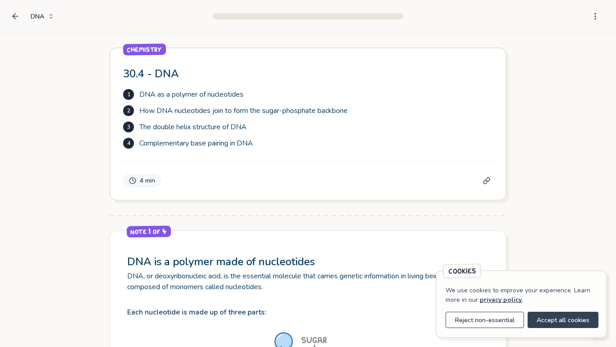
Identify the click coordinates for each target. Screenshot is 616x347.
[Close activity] (14, 16)
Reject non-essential (485, 320)
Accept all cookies (563, 320)
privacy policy (501, 299)
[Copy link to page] (486, 180)
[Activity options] (595, 16)
